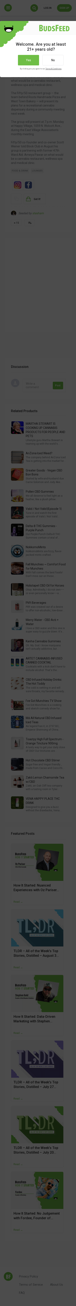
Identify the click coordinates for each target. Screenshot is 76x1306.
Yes (28, 60)
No (53, 60)
